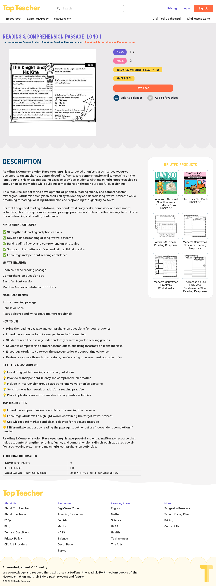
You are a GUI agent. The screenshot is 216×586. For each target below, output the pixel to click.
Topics (62, 551)
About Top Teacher (16, 508)
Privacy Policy (13, 539)
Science (63, 539)
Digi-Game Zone (198, 19)
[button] (127, 98)
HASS (61, 532)
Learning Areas (21, 42)
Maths (62, 526)
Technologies (119, 539)
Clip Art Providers (15, 544)
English (36, 42)
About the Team (15, 514)
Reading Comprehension (68, 42)
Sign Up (203, 8)
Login (186, 8)
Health (115, 532)
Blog (7, 526)
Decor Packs (66, 544)
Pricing (172, 8)
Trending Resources (70, 514)
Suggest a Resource (177, 508)
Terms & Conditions (17, 532)
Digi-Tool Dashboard (167, 19)
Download (143, 88)
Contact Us (171, 526)
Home (6, 42)
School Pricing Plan (176, 514)
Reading (47, 42)
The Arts (117, 544)
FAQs (7, 520)
